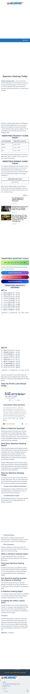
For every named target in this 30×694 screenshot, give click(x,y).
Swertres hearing (18, 430)
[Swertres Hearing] (15, 3)
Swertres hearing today (23, 404)
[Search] (4, 656)
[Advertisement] (15, 21)
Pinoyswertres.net (9, 237)
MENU (26, 40)
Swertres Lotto (17, 168)
